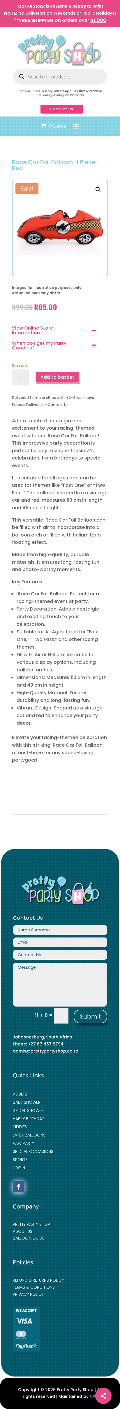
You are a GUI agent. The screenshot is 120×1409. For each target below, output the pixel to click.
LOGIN (19, 1168)
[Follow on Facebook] (18, 1186)
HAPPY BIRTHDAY (28, 1119)
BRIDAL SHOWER (28, 1110)
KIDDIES (20, 1127)
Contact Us (61, 109)
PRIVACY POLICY (28, 1294)
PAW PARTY (23, 1143)
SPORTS (20, 1160)
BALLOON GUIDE (28, 1238)
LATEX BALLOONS (29, 1135)
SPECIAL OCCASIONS (33, 1151)
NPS (93, 1396)
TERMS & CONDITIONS (34, 1287)
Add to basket (57, 377)
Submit (90, 1016)
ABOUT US (22, 1231)
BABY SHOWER (26, 1102)
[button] (98, 189)
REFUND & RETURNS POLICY (38, 1280)
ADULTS (20, 1094)
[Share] (103, 1396)
